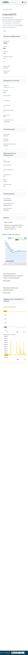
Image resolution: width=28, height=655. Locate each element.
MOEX (4, 31)
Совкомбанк (18, 21)
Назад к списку (8, 9)
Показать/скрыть (6, 280)
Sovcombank (20, 25)
